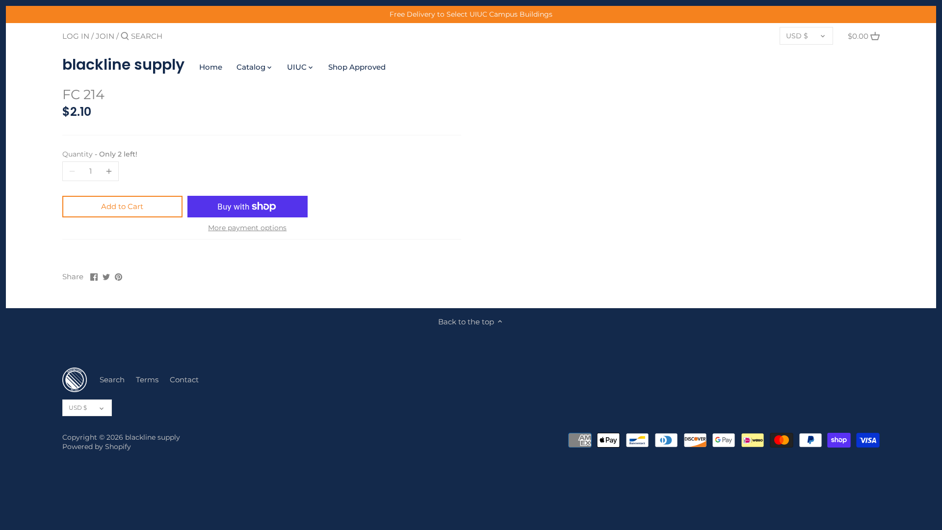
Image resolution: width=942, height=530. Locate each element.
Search (112, 379)
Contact (184, 379)
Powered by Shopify (96, 446)
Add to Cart (122, 206)
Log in (75, 36)
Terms (147, 379)
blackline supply (123, 64)
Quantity (99, 154)
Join (105, 36)
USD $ (797, 36)
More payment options (247, 228)
